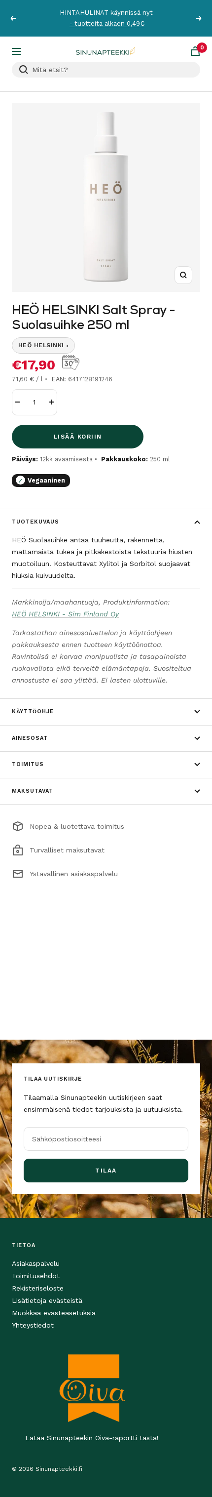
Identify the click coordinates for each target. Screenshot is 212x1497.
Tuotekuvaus (35, 522)
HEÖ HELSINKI (43, 345)
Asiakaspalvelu (36, 1263)
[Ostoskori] (195, 51)
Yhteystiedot (33, 1325)
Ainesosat (30, 738)
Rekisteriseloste (38, 1288)
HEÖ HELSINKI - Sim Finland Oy (65, 614)
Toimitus (28, 764)
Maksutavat (32, 791)
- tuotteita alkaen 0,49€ (107, 23)
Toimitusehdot (36, 1276)
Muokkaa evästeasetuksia (54, 1313)
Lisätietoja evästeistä (47, 1300)
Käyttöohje (33, 711)
